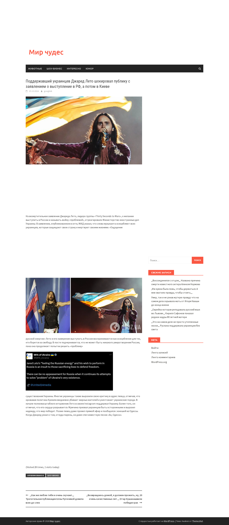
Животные (35, 68)
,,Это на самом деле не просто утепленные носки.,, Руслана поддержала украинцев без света (175, 325)
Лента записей (159, 352)
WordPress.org (159, 362)
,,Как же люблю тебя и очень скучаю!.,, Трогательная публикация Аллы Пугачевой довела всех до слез (54, 499)
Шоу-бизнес (54, 68)
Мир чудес (46, 52)
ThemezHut (197, 521)
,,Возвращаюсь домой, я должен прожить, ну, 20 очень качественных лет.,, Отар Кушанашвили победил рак (114, 499)
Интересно (74, 68)
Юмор (89, 68)
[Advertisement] (93, 22)
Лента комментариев (163, 357)
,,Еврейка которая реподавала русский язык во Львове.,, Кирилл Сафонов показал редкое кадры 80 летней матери (175, 313)
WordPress (169, 521)
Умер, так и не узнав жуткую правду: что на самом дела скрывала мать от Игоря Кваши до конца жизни (175, 301)
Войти (154, 347)
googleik (48, 91)
